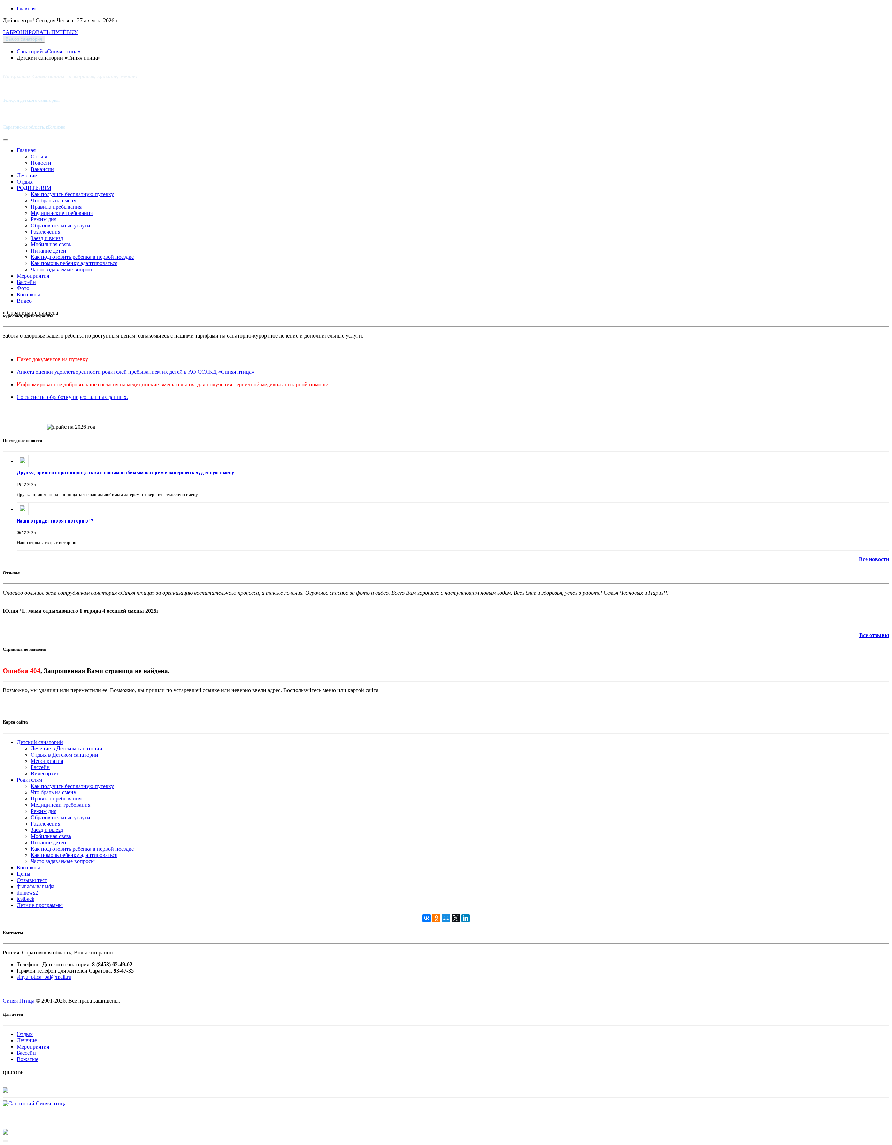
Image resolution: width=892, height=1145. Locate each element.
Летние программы (40, 905)
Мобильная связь (51, 244)
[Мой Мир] (446, 918)
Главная (26, 8)
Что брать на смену (53, 200)
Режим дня (43, 219)
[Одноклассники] (436, 918)
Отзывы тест (32, 880)
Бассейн (26, 282)
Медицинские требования (62, 213)
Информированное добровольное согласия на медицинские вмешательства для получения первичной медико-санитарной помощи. (173, 384)
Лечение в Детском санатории (66, 748)
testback (25, 899)
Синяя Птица (18, 1001)
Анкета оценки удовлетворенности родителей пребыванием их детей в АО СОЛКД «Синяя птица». (136, 372)
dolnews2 (27, 893)
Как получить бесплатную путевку (72, 194)
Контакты (28, 294)
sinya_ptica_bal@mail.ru (44, 977)
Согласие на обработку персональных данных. (72, 397)
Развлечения (45, 232)
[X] (456, 918)
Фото (23, 288)
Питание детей (48, 251)
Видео (24, 301)
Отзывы (40, 157)
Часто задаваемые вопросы (63, 269)
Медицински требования (60, 805)
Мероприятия (33, 276)
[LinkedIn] (465, 918)
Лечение (27, 175)
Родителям (29, 780)
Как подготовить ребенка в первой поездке (82, 257)
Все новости (874, 559)
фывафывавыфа (35, 886)
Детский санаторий (40, 742)
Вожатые (27, 1059)
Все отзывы (874, 635)
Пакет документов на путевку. (53, 359)
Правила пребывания (56, 207)
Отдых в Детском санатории (64, 755)
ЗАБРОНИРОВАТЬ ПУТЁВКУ (40, 32)
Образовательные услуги (60, 226)
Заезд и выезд (47, 238)
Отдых (25, 182)
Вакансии (42, 169)
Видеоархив (45, 773)
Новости (41, 163)
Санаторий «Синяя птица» (48, 51)
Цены (23, 874)
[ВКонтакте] (426, 918)
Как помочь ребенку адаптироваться (74, 263)
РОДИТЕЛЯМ (34, 188)
